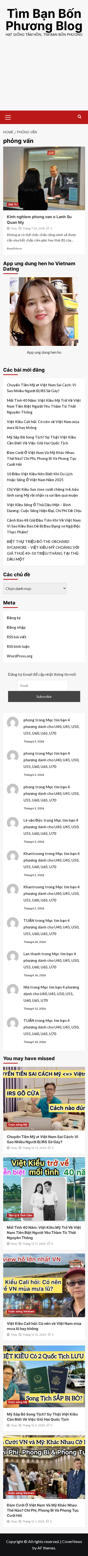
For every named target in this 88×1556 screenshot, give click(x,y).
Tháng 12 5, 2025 (33, 1425)
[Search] (80, 117)
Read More (14, 248)
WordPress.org (20, 656)
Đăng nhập (16, 627)
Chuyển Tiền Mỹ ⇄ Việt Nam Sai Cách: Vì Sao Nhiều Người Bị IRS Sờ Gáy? (41, 388)
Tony (14, 228)
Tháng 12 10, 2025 (34, 1334)
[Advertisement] (44, 77)
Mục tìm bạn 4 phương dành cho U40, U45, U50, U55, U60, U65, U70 (51, 726)
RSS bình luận (18, 646)
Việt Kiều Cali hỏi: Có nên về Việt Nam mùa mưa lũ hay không (43, 424)
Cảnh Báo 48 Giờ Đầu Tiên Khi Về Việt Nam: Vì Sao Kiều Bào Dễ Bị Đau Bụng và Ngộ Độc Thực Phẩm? (44, 526)
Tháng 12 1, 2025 (33, 1521)
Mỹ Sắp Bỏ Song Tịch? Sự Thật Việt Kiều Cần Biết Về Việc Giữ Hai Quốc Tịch (41, 440)
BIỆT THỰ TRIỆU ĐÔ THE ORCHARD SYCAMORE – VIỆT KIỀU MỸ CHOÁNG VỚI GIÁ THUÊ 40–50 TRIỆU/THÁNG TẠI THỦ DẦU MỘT (43, 550)
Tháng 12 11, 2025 (34, 1243)
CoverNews (72, 1541)
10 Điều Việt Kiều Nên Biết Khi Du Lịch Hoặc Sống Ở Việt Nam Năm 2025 (40, 477)
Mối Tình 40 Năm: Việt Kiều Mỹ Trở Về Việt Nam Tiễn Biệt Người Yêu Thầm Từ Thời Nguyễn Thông (44, 406)
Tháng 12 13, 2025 (34, 1148)
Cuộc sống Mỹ (17, 1124)
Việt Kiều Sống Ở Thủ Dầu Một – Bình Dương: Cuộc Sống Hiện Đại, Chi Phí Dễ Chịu (44, 507)
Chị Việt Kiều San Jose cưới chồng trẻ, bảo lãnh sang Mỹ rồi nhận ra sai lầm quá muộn (43, 492)
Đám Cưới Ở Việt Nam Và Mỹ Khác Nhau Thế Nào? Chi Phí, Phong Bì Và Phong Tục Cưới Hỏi (42, 458)
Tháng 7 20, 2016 (33, 228)
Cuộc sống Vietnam (21, 1311)
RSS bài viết (16, 637)
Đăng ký (14, 617)
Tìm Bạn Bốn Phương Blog (44, 19)
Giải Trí (12, 204)
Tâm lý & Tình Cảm (20, 1215)
